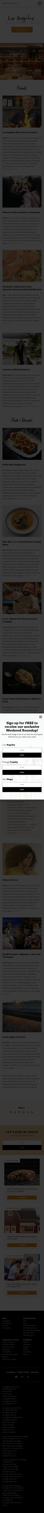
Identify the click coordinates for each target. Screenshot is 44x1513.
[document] (22, 756)
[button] (41, 717)
